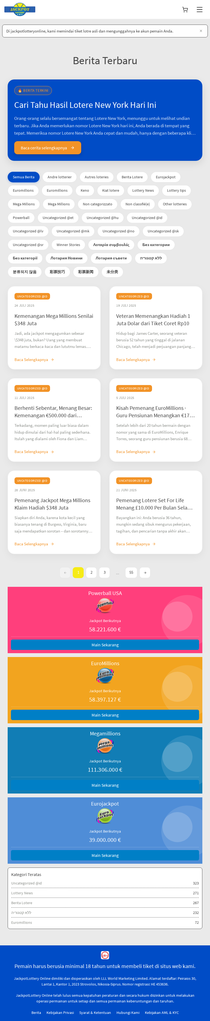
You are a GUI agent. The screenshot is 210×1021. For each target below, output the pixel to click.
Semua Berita (23, 176)
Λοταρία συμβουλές (111, 244)
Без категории (156, 244)
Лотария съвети (111, 258)
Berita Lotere (132, 176)
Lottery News (143, 190)
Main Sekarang (105, 644)
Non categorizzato (97, 204)
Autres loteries (97, 176)
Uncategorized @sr (28, 244)
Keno (85, 190)
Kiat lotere (110, 190)
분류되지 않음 (25, 271)
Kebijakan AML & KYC (162, 1012)
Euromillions (23, 190)
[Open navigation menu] (200, 10)
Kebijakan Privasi (60, 1012)
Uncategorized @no (119, 231)
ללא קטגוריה (151, 258)
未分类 (112, 271)
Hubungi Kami (127, 1012)
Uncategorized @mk (73, 231)
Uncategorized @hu (103, 217)
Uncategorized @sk (163, 231)
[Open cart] (185, 9)
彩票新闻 (86, 271)
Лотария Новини (67, 258)
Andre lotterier (60, 176)
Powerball (21, 217)
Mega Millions (24, 204)
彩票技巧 (57, 271)
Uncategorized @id (147, 217)
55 (131, 572)
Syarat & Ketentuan (95, 1012)
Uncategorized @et (58, 217)
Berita (36, 1012)
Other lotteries (175, 204)
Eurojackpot (166, 176)
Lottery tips (176, 190)
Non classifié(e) (138, 204)
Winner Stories (68, 244)
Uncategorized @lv (28, 231)
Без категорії (25, 258)
